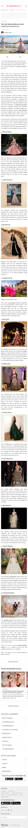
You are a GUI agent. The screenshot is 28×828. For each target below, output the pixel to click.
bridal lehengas (23, 110)
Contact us (3, 791)
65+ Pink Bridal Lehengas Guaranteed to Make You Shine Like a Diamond (13, 691)
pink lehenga (11, 303)
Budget (4, 767)
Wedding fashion (5, 10)
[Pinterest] (8, 810)
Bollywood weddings (21, 104)
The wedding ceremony (8, 722)
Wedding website (4, 796)
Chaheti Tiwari (8, 32)
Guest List (4, 763)
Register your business (17, 793)
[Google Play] (16, 804)
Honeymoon (5, 741)
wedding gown (8, 620)
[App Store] (6, 804)
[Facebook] (2, 810)
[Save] (20, 57)
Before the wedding (7, 718)
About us (3, 795)
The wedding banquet (7, 725)
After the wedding (7, 745)
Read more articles (13, 706)
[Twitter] (5, 810)
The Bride (12, 10)
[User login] (26, 6)
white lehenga (12, 576)
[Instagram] (11, 810)
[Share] (7, 57)
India (5, 817)
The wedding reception (8, 749)
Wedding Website (6, 771)
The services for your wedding (9, 729)
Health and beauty (6, 737)
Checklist (4, 759)
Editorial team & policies (12, 795)
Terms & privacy (11, 791)
